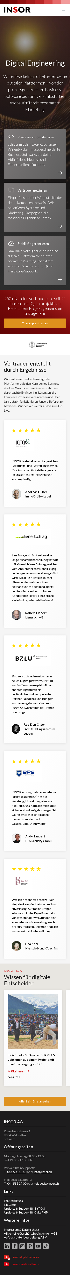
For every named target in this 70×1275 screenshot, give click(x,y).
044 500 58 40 (16, 1172)
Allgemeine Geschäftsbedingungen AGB (31, 1233)
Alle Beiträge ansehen (35, 1101)
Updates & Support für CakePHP (26, 1212)
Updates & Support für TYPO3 (24, 1208)
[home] (17, 10)
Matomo (10, 1204)
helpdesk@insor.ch (46, 1183)
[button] (63, 10)
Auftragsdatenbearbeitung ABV (25, 1237)
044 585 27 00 (16, 1183)
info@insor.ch (43, 1172)
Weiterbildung (13, 1200)
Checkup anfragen (35, 323)
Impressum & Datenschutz (21, 1229)
